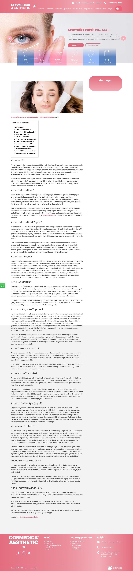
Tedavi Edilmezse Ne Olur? (25, 151)
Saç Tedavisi (88, 9)
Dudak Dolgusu (77, 549)
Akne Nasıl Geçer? (22, 134)
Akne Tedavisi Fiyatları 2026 (26, 153)
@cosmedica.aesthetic (29, 517)
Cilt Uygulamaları (47, 117)
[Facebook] (19, 553)
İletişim (110, 9)
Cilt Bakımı (75, 547)
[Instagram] (24, 553)
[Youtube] (29, 553)
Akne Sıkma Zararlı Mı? (24, 144)
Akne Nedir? (19, 127)
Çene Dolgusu (76, 545)
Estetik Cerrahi (77, 9)
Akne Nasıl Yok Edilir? (23, 149)
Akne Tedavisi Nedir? (23, 130)
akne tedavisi (48, 215)
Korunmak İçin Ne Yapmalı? (26, 139)
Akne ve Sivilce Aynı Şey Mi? (26, 146)
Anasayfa (41, 9)
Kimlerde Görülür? (22, 137)
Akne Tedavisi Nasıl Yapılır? (26, 132)
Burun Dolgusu (76, 543)
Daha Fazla (90, 45)
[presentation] (9, 38)
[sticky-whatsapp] (2, 285)
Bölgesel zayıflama (78, 541)
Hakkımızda (50, 9)
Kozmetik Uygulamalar (63, 9)
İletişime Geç (108, 45)
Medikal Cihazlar (100, 9)
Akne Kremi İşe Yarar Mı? (25, 141)
